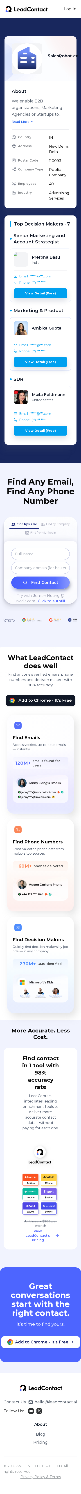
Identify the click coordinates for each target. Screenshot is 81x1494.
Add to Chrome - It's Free (45, 700)
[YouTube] (31, 1411)
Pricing (40, 1442)
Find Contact (44, 582)
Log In (70, 8)
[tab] (24, 524)
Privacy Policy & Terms (40, 1477)
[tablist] (40, 528)
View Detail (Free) (40, 293)
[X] (39, 1411)
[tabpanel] (40, 576)
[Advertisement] (42, 27)
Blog (40, 1434)
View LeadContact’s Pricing (38, 1235)
